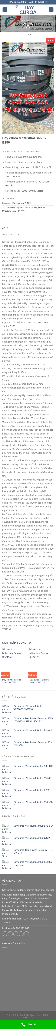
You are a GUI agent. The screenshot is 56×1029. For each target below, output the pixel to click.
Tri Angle (22, 211)
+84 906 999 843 (20, 928)
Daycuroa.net (9, 890)
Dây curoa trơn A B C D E (22, 203)
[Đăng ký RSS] (21, 933)
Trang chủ (24, 20)
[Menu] (5, 9)
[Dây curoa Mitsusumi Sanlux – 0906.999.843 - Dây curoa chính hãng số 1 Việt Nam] (28, 9)
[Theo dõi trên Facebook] (5, 933)
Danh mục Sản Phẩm (30, 1015)
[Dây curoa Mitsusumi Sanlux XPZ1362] (14, 662)
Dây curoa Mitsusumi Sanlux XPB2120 (39, 681)
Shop (33, 20)
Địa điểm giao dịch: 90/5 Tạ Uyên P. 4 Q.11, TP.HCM (24, 921)
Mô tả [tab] (5, 228)
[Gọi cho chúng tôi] (15, 933)
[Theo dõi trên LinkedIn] (26, 933)
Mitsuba (41, 208)
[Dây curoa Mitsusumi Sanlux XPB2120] (41, 662)
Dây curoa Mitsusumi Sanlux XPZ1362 (12, 681)
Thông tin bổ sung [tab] (11, 235)
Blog (45, 1015)
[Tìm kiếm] (51, 9)
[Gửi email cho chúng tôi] (10, 933)
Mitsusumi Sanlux (9, 211)
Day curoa (10, 208)
